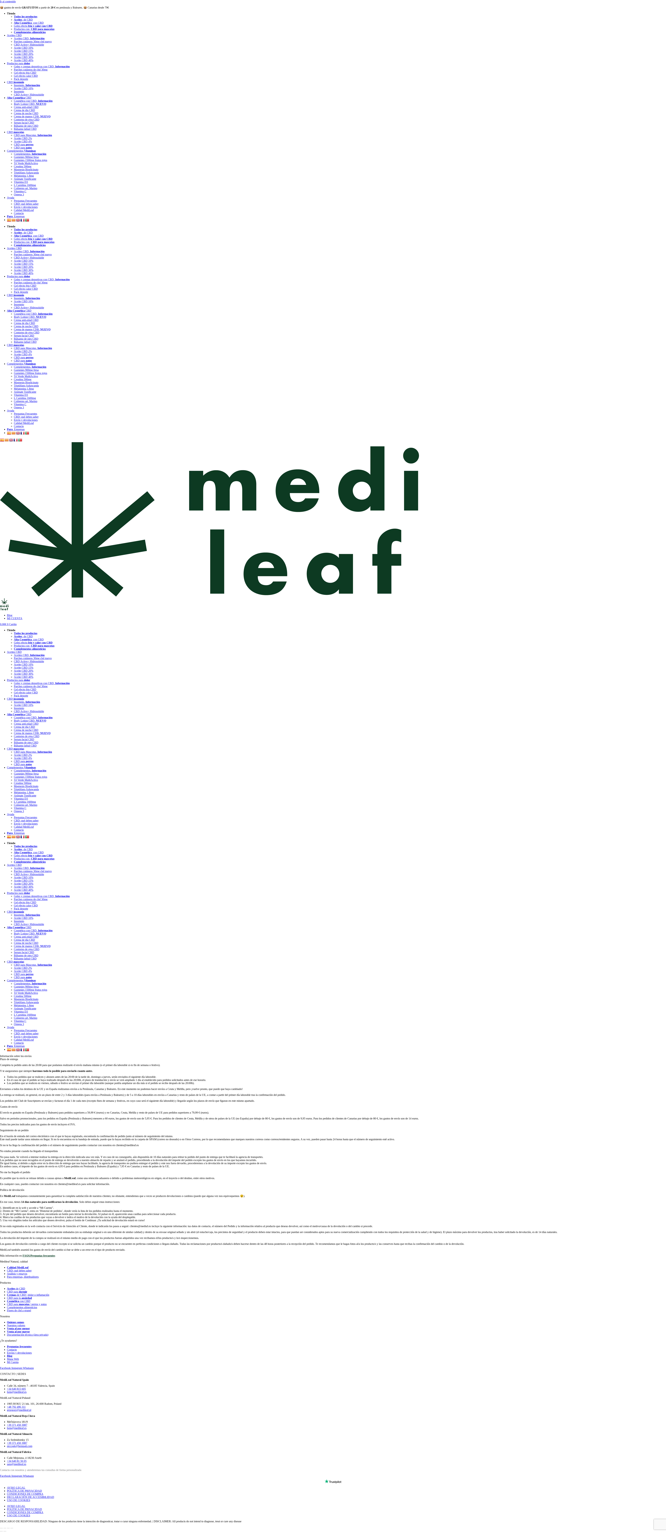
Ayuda (10, 197)
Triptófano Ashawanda (26, 172)
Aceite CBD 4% (23, 141)
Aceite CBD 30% (23, 57)
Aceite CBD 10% (23, 47)
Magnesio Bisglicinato (26, 169)
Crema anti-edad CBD (26, 107)
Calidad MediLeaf (24, 210)
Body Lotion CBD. (30, 103)
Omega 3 (19, 194)
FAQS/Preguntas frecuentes (39, 1255)
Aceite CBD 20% (23, 54)
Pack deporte (21, 79)
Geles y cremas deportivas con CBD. (42, 66)
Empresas (16, 216)
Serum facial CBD (24, 122)
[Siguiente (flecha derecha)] (4, 1531)
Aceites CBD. (29, 38)
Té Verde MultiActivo (26, 163)
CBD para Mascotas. (33, 135)
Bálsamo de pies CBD (26, 125)
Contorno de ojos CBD (26, 119)
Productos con (34, 29)
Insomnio (19, 91)
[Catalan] (13, 219)
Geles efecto (33, 25)
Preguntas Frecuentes (25, 200)
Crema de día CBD (24, 110)
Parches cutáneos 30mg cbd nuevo (33, 41)
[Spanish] (9, 219)
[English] (18, 219)
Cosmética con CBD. (33, 100)
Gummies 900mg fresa (26, 157)
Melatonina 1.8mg (24, 175)
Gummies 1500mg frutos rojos (30, 160)
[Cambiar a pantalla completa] (8, 1528)
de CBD (23, 19)
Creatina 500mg (22, 166)
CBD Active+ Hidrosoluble (29, 44)
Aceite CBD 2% (23, 138)
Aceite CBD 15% (23, 50)
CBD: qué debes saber (26, 203)
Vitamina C (20, 191)
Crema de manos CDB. (32, 116)
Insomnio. (27, 85)
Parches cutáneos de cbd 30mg (31, 69)
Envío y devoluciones (26, 207)
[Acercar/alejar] (11, 1528)
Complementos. (30, 153)
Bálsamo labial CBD (25, 128)
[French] (22, 219)
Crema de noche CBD (26, 113)
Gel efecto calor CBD (26, 75)
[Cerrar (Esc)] (1, 1528)
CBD (15, 82)
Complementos (21, 150)
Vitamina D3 (21, 182)
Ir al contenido (8, 1)
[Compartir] (4, 1528)
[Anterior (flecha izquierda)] (1, 1531)
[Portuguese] (27, 219)
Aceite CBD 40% (23, 60)
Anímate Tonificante (25, 178)
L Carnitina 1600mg (25, 185)
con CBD (29, 22)
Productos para (18, 63)
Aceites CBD (14, 35)
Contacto (19, 213)
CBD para (23, 144)
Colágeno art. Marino (25, 188)
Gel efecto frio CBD (25, 72)
